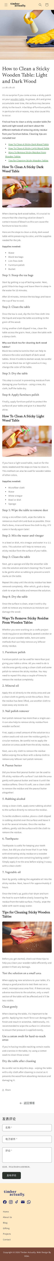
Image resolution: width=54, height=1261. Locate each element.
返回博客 (29, 1103)
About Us (7, 1217)
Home (6, 1211)
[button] (6, 5)
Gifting (6, 1228)
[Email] (23, 1202)
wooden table (17, 99)
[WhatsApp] (29, 1202)
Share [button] (8, 1089)
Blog (5, 1222)
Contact (7, 1239)
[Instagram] (11, 1202)
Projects (7, 1233)
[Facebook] (5, 1202)
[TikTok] (17, 1202)
